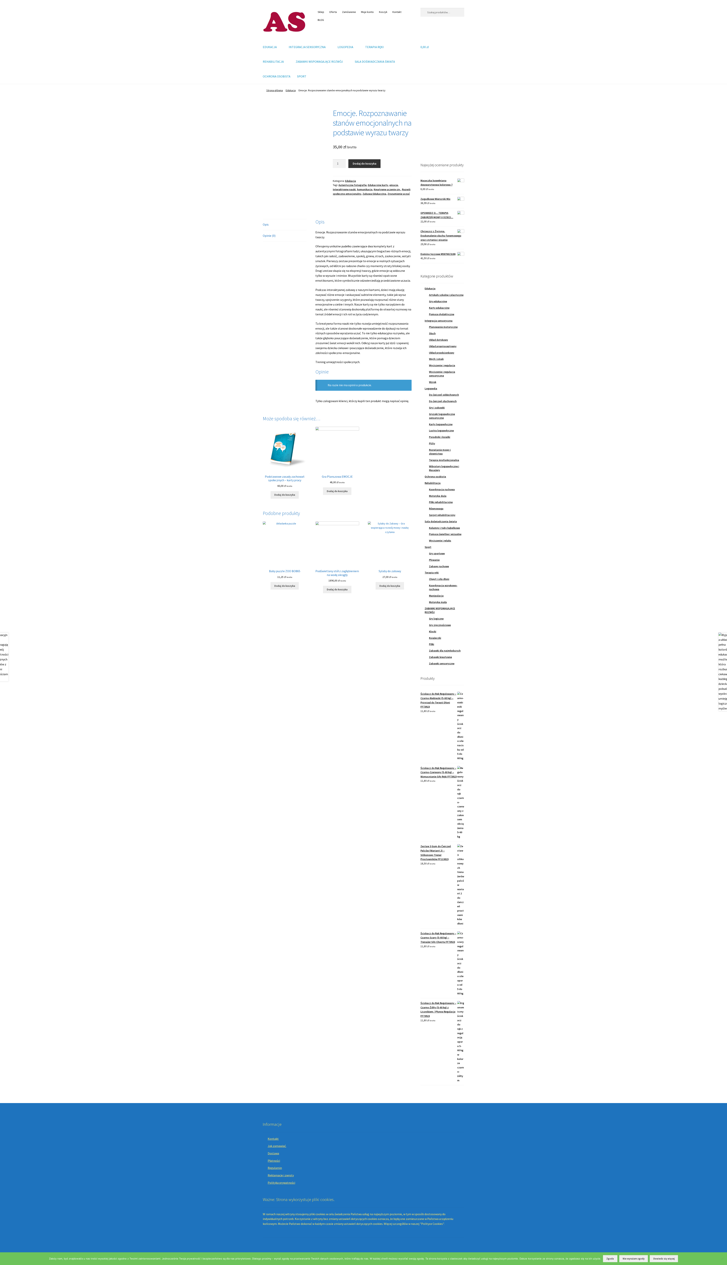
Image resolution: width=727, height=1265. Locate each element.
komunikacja (364, 189)
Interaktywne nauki (344, 189)
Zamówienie (349, 12)
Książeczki (435, 638)
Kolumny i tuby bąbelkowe (444, 528)
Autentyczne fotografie (353, 185)
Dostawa (273, 1153)
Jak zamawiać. (277, 1146)
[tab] (285, 224)
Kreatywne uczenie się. (387, 189)
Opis (266, 224)
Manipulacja (436, 595)
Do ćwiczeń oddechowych (444, 394)
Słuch (432, 333)
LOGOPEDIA (345, 47)
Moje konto (367, 12)
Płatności (274, 1161)
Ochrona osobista (435, 476)
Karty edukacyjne (439, 307)
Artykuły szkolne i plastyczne (446, 295)
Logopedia (431, 388)
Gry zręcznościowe (440, 625)
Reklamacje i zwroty (281, 1175)
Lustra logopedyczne (441, 430)
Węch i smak (436, 359)
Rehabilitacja (433, 483)
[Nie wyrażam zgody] (722, 1258)
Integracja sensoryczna (438, 320)
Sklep (321, 12)
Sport (428, 547)
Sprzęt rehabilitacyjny (442, 515)
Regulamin (275, 1168)
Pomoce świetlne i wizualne (445, 534)
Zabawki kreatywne (440, 657)
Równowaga (436, 508)
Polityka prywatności (281, 1183)
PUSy (432, 443)
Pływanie (434, 560)
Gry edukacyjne (438, 301)
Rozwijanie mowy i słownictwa (440, 451)
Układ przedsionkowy (441, 352)
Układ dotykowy (438, 339)
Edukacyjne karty (378, 185)
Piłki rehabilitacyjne (441, 502)
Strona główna (274, 90)
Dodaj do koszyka (364, 163)
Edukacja (291, 90)
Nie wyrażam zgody (633, 1258)
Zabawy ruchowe (439, 566)
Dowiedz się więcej (664, 1258)
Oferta (333, 12)
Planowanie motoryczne (443, 327)
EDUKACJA (270, 47)
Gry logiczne (436, 618)
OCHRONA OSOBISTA (276, 76)
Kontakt (396, 12)
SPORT (301, 76)
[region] (442, 130)
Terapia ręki (432, 572)
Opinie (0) (269, 236)
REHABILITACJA (273, 61)
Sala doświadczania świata (441, 521)
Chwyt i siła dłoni (439, 579)
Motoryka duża (437, 496)
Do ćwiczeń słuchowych (443, 401)
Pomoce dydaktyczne (441, 314)
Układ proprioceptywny (442, 346)
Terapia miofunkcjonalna (444, 460)
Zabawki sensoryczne (441, 663)
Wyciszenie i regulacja (442, 365)
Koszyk (383, 12)
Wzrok (432, 382)
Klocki (432, 631)
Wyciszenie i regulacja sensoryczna (442, 373)
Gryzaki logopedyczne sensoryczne (442, 416)
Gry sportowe (437, 553)
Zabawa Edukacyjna (374, 193)
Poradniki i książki (439, 437)
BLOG (321, 20)
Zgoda (610, 1258)
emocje (393, 185)
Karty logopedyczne (440, 424)
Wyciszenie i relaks (440, 540)
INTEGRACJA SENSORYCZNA (307, 47)
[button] (426, 130)
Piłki (431, 644)
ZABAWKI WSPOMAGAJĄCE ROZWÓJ (319, 61)
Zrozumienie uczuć (399, 193)
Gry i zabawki (437, 407)
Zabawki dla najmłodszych (445, 650)
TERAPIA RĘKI (374, 47)
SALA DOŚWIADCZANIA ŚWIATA (375, 61)
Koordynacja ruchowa (442, 489)
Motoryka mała (438, 602)
